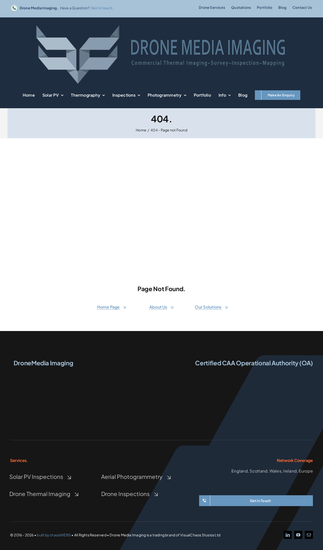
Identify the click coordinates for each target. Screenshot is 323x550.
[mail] (309, 535)
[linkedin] (288, 535)
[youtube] (298, 535)
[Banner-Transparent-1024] (161, 24)
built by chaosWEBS (54, 535)
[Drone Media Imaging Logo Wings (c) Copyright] (43, 373)
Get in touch (101, 8)
